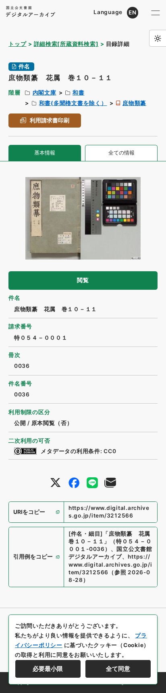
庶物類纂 (134, 103)
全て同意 (118, 668)
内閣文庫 (44, 92)
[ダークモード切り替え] (157, 38)
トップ (17, 44)
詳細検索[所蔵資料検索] (66, 44)
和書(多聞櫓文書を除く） (73, 103)
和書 (78, 92)
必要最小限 (48, 668)
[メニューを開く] (155, 12)
